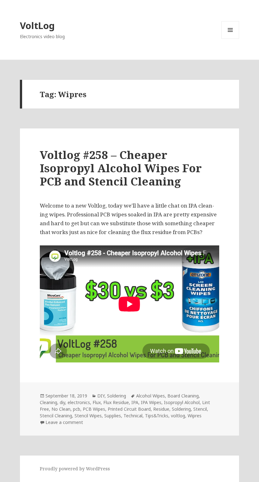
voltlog (178, 416)
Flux (97, 402)
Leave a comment (64, 422)
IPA (134, 402)
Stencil (200, 409)
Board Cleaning (183, 396)
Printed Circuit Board (129, 409)
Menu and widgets (230, 38)
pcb (76, 409)
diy (62, 402)
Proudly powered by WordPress (75, 469)
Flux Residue (116, 402)
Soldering (116, 396)
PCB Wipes (94, 409)
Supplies (112, 416)
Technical (132, 416)
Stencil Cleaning (56, 416)
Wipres (195, 416)
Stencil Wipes (88, 416)
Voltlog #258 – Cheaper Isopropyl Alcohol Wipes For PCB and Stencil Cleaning (121, 168)
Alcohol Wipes (150, 396)
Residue (161, 409)
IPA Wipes (151, 402)
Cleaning (48, 402)
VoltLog (37, 25)
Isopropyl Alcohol (182, 402)
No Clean (60, 409)
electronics (79, 402)
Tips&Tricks (156, 416)
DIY (101, 396)
